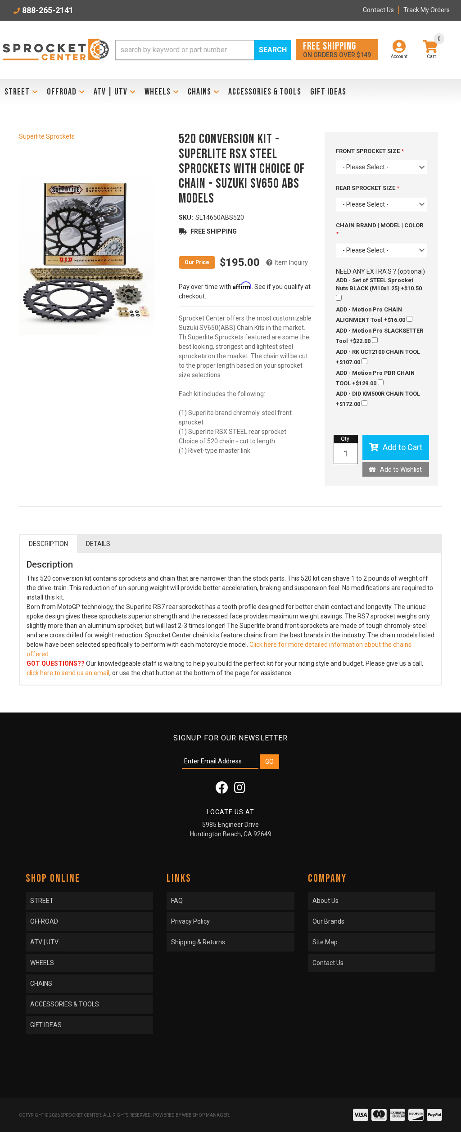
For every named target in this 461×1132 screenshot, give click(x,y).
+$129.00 (375, 378)
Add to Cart (402, 447)
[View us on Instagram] (239, 790)
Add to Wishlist (401, 469)
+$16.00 (371, 314)
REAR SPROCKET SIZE (366, 188)
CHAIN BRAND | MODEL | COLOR (379, 225)
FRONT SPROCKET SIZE (368, 151)
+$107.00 (378, 356)
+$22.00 (379, 335)
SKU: (186, 217)
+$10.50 (379, 284)
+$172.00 (378, 398)
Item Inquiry (291, 262)
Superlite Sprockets (47, 136)
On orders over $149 (337, 49)
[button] (203, 50)
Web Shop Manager (205, 1115)
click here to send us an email (68, 672)
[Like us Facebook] (222, 790)
